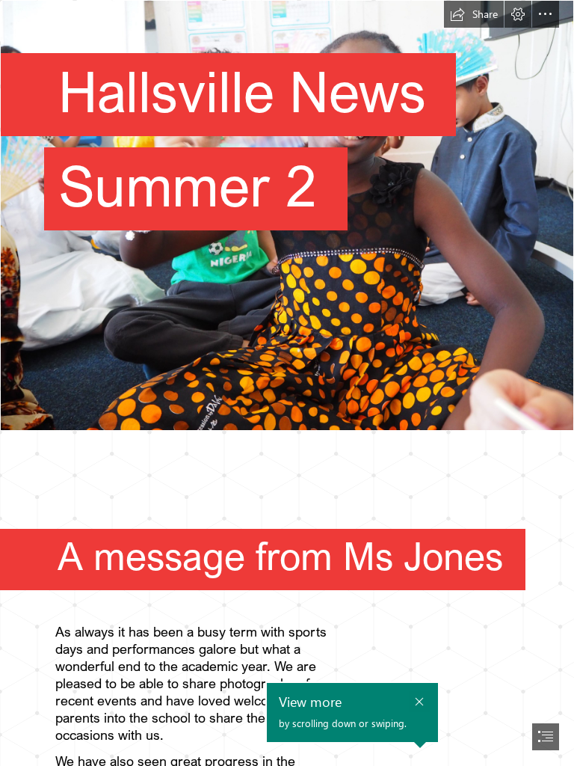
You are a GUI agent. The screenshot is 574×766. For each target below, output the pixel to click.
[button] (474, 14)
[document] (287, 383)
